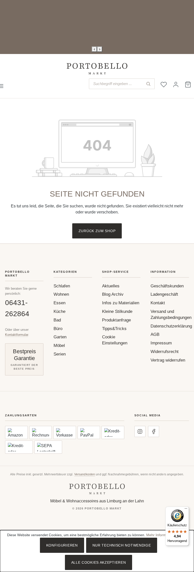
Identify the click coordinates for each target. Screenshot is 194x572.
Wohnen (61, 294)
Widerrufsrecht (165, 351)
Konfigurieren (62, 545)
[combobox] (115, 83)
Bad (57, 320)
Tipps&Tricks (114, 328)
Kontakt (158, 303)
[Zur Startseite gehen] (97, 68)
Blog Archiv (113, 294)
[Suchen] (148, 83)
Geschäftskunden (167, 286)
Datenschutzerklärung (171, 326)
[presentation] (94, 49)
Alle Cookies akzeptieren (98, 562)
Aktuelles (110, 286)
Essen (59, 303)
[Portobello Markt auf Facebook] (153, 431)
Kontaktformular (16, 335)
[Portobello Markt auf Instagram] (140, 431)
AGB (155, 334)
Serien (60, 354)
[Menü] (186, 510)
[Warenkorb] (188, 84)
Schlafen (62, 286)
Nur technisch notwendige (121, 545)
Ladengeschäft (164, 294)
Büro (58, 328)
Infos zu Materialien (120, 303)
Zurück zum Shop (97, 231)
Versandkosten (84, 474)
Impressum (161, 343)
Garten (60, 337)
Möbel (59, 345)
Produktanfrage (116, 320)
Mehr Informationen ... (164, 535)
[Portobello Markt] (97, 489)
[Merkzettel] (164, 84)
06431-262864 (17, 308)
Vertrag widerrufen (168, 360)
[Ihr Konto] (176, 84)
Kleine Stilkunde (117, 311)
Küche (59, 311)
